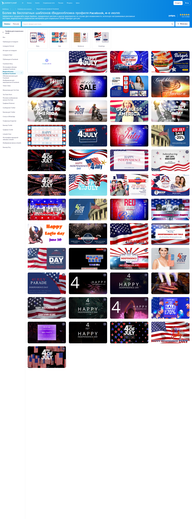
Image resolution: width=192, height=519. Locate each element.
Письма (16, 24)
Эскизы (7, 24)
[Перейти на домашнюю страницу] (8, 3)
